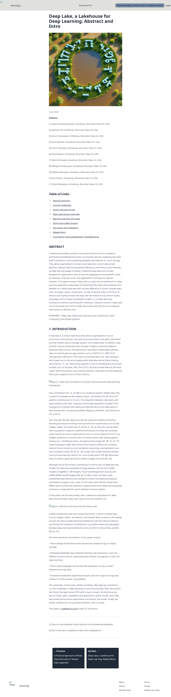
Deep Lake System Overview (66, 214)
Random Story (125, 690)
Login (167, 5)
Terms (146, 682)
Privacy (147, 686)
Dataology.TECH (85, 5)
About (121, 682)
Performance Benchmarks (65, 223)
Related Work (59, 232)
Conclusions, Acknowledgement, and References (76, 236)
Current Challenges (62, 205)
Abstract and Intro (61, 200)
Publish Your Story (152, 690)
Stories (122, 686)
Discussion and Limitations (65, 227)
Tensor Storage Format (64, 209)
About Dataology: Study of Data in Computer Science (140, 5)
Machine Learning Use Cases (66, 218)
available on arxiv (69, 608)
